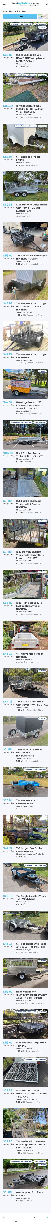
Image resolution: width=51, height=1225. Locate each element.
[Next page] (45, 1217)
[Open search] (46, 4)
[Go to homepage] (25, 4)
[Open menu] (4, 4)
